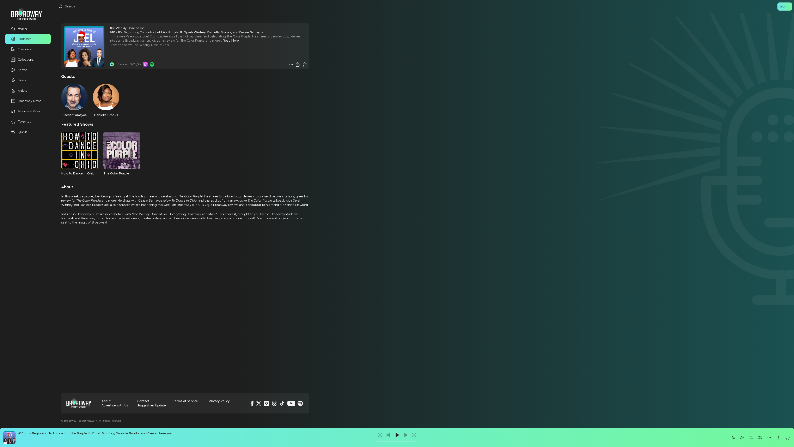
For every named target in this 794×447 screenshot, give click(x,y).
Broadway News (29, 101)
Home (22, 28)
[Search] (60, 6)
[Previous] (388, 435)
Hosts (22, 80)
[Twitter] (258, 403)
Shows (22, 70)
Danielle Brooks (106, 115)
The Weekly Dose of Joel (151, 45)
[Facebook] (252, 403)
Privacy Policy (219, 401)
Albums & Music (29, 111)
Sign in (784, 6)
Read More (231, 40)
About (106, 401)
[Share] (778, 437)
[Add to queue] (750, 437)
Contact (143, 401)
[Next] (406, 435)
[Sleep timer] (760, 437)
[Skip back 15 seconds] (380, 435)
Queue (23, 132)
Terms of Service (185, 401)
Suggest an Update (151, 405)
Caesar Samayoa (74, 115)
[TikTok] (282, 403)
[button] (741, 437)
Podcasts (24, 39)
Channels (24, 49)
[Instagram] (266, 403)
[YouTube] (291, 403)
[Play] (397, 435)
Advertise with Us (115, 405)
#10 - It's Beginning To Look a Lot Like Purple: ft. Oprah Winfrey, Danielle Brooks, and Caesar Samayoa (95, 433)
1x (733, 438)
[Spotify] (300, 403)
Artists (22, 91)
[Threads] (274, 403)
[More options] (769, 437)
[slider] (397, 441)
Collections (25, 59)
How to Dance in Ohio (77, 173)
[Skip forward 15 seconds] (414, 435)
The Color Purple (116, 173)
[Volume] (741, 437)
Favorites (24, 122)
